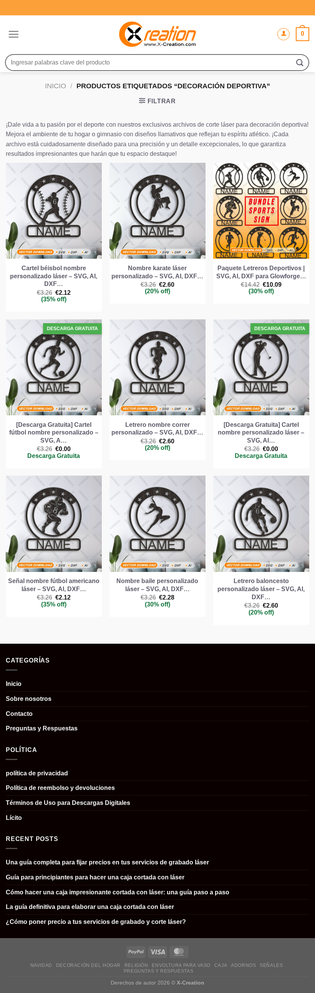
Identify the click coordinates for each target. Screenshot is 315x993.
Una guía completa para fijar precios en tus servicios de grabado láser (107, 862)
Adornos (243, 965)
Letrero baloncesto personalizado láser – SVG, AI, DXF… (261, 589)
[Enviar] (300, 62)
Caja (220, 965)
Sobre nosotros (28, 699)
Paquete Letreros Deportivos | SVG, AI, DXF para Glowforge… (261, 272)
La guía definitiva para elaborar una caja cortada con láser (90, 907)
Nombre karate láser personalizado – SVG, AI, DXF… (157, 272)
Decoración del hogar (88, 965)
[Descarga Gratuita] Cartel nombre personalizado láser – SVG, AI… (261, 432)
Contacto (19, 713)
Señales (271, 965)
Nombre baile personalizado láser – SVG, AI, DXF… (157, 585)
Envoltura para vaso (181, 965)
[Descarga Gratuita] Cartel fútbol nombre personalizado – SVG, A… (53, 432)
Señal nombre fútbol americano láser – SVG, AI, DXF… (53, 585)
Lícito (14, 818)
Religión (136, 965)
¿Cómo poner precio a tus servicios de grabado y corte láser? (96, 922)
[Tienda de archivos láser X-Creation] (157, 34)
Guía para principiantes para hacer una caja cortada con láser (95, 877)
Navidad (41, 965)
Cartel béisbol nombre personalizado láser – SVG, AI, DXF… (53, 276)
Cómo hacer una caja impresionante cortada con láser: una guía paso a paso (117, 892)
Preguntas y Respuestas (42, 728)
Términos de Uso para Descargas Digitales (68, 803)
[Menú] (12, 34)
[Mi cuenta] (283, 34)
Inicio (55, 86)
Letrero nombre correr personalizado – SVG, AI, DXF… (157, 428)
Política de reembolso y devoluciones (60, 788)
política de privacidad (37, 773)
